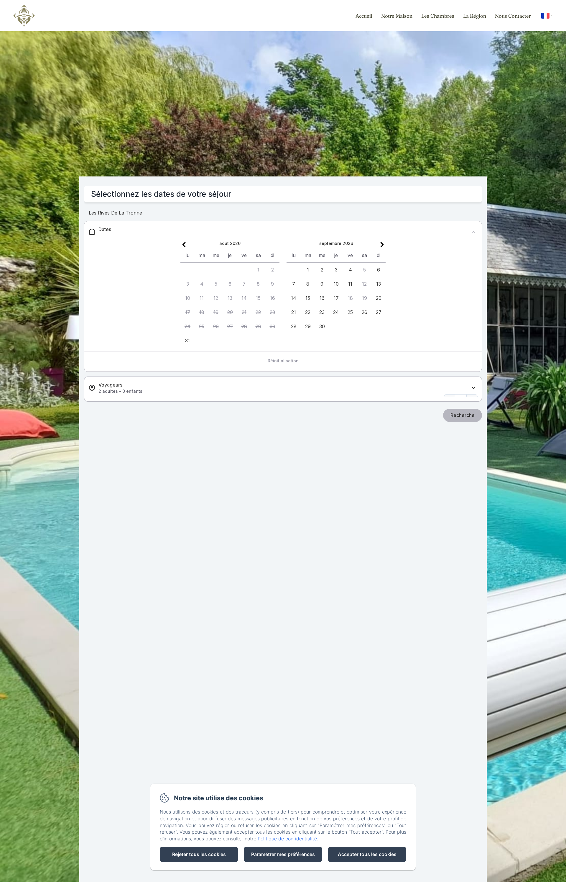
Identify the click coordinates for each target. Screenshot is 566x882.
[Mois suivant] (382, 244)
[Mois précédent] (183, 244)
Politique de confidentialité (287, 839)
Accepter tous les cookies (367, 854)
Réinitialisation (283, 360)
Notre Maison (396, 15)
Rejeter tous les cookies (199, 854)
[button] (258, 270)
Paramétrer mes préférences (283, 854)
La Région (474, 15)
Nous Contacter (513, 15)
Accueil (364, 15)
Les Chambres (437, 15)
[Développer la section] (473, 388)
